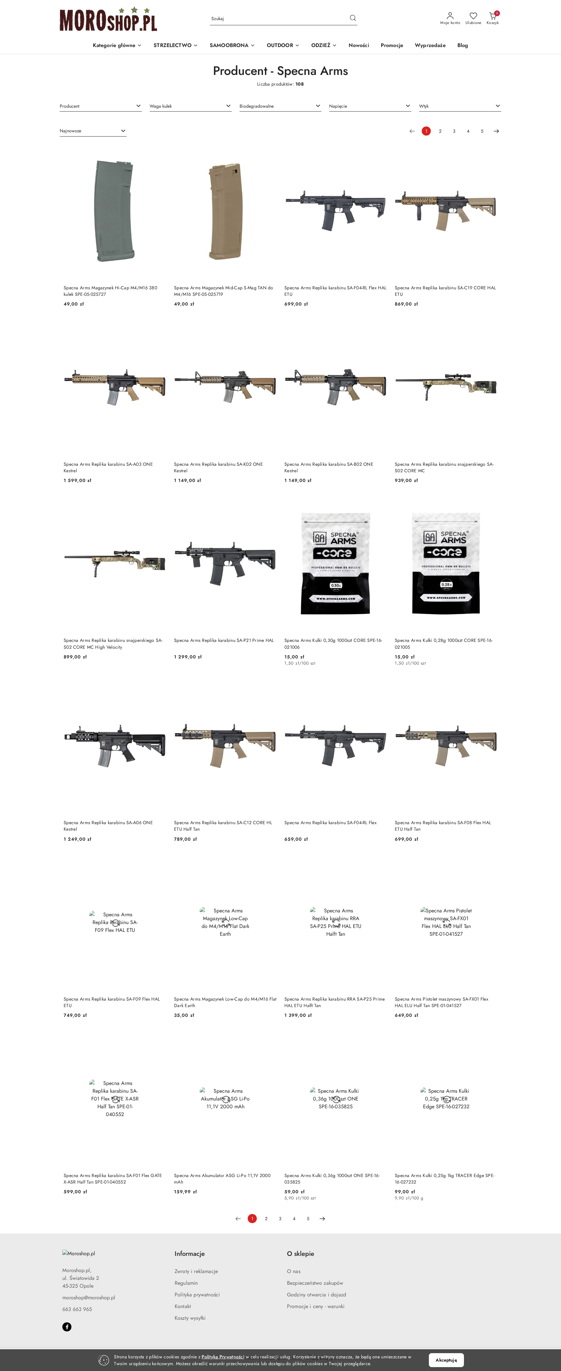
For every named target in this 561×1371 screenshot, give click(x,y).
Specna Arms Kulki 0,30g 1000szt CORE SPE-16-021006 (333, 643)
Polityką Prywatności (223, 1356)
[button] (117, 46)
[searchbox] (101, 106)
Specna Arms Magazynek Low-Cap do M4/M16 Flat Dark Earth (225, 1002)
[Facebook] (66, 1326)
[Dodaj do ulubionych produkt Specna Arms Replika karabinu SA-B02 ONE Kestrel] (379, 326)
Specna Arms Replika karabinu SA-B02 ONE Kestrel (328, 467)
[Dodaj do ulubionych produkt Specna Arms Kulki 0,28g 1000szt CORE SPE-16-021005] (490, 503)
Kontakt (183, 1306)
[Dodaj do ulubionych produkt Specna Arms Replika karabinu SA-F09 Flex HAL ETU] (159, 862)
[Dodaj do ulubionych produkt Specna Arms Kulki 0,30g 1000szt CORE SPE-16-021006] (379, 503)
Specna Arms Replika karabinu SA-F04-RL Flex (330, 822)
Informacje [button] (190, 1253)
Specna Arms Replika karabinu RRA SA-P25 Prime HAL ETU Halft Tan (334, 1002)
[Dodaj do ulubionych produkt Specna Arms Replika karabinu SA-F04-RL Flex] (379, 685)
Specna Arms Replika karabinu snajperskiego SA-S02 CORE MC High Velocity (113, 643)
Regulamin (186, 1283)
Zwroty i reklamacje (196, 1271)
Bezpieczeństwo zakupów (315, 1283)
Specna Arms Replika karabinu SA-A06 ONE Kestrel (108, 825)
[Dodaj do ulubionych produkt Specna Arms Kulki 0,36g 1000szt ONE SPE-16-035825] (379, 1038)
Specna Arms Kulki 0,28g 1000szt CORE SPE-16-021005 (443, 643)
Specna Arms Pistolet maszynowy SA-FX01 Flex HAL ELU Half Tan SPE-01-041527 (441, 1002)
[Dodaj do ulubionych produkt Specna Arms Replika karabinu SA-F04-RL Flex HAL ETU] (379, 150)
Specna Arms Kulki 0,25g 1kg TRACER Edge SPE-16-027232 (444, 1178)
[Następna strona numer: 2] (496, 131)
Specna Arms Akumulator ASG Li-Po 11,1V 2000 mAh (222, 1178)
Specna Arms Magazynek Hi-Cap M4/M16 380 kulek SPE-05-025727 (110, 290)
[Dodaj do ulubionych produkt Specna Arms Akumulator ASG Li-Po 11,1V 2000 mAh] (269, 1038)
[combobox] (101, 106)
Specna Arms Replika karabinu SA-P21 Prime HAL (224, 640)
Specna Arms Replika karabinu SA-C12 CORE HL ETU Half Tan (223, 825)
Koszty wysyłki (190, 1318)
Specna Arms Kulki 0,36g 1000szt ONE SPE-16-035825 (332, 1178)
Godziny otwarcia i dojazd (316, 1294)
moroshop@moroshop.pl (88, 1297)
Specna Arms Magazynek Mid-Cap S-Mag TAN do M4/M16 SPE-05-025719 (223, 290)
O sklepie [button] (300, 1253)
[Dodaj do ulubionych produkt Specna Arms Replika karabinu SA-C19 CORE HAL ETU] (490, 150)
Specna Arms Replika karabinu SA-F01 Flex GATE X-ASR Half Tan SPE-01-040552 (113, 1178)
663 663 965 (77, 1309)
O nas (293, 1271)
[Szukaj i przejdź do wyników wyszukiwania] (352, 19)
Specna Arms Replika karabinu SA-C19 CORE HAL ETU (445, 290)
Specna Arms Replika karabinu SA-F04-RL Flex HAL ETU (335, 290)
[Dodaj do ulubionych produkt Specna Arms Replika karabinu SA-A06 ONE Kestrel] (159, 685)
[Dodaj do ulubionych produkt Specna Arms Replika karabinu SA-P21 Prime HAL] (269, 503)
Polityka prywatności (197, 1294)
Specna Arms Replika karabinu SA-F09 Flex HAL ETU (112, 1002)
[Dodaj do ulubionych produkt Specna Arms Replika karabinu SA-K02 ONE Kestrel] (269, 326)
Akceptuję (446, 1360)
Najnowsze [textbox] (70, 130)
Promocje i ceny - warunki (315, 1306)
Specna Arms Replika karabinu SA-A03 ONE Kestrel (108, 467)
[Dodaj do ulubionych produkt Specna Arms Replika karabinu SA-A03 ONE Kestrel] (159, 326)
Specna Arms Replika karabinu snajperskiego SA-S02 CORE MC (444, 467)
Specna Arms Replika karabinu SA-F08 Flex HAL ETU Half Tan (443, 825)
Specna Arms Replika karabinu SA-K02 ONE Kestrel (218, 467)
